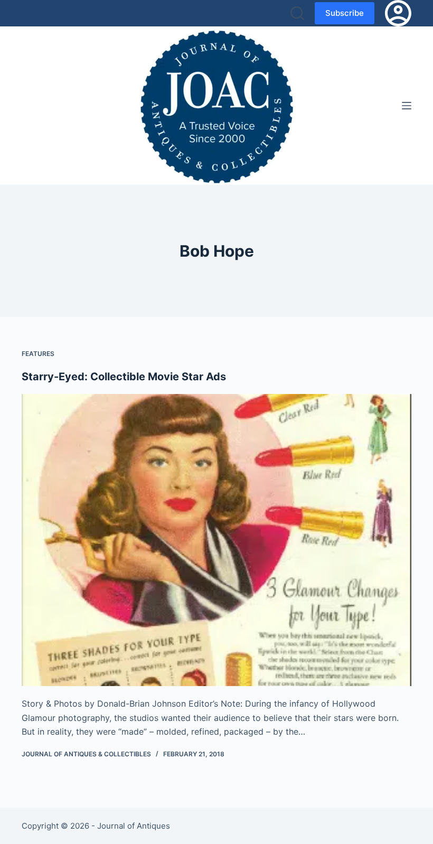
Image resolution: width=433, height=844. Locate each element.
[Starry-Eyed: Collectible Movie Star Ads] (216, 540)
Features (38, 354)
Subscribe (344, 13)
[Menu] (406, 105)
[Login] (398, 13)
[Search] (297, 13)
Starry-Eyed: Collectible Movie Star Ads (124, 376)
